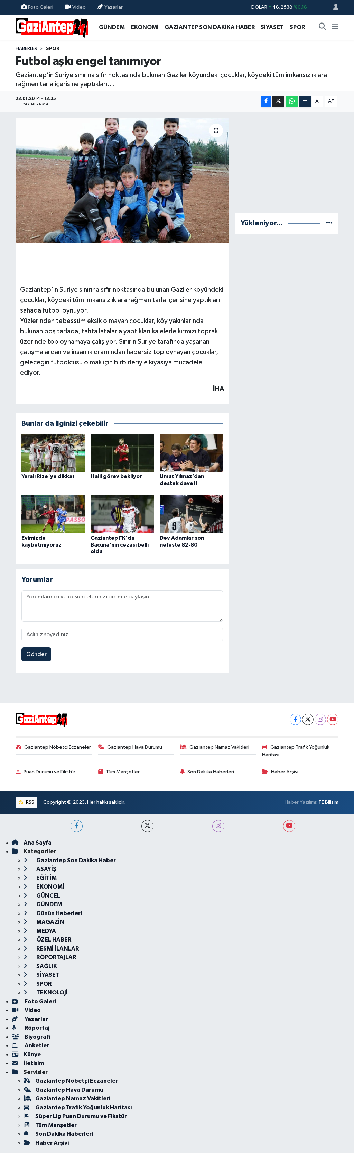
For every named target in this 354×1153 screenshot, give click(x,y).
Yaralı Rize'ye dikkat (48, 476)
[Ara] (322, 27)
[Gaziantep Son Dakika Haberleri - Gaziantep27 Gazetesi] (52, 27)
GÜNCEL (47, 896)
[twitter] (147, 826)
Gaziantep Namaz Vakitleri (219, 747)
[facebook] (77, 826)
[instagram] (218, 826)
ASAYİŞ (45, 869)
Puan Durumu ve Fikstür (49, 771)
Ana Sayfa (38, 843)
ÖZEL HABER (53, 940)
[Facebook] (295, 719)
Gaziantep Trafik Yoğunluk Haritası (295, 751)
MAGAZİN (49, 922)
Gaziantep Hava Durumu (134, 747)
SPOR (297, 27)
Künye (32, 1054)
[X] (308, 719)
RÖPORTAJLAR (55, 957)
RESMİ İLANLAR (57, 949)
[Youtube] (332, 719)
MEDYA (45, 931)
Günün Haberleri (58, 913)
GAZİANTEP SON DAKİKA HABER (210, 27)
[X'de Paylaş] (278, 101)
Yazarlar (113, 7)
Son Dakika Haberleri (210, 771)
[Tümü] (329, 223)
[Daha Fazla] (305, 101)
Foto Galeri (40, 7)
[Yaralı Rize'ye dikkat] (53, 453)
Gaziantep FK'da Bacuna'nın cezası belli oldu (120, 544)
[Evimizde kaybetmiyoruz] (53, 514)
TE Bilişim (328, 802)
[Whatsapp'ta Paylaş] (292, 101)
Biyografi (37, 1037)
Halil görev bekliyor (116, 476)
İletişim (34, 1063)
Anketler (36, 1045)
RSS (29, 802)
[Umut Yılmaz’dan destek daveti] (191, 453)
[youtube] (289, 826)
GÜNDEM (112, 27)
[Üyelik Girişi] (332, 7)
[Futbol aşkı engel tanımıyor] (122, 180)
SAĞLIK (46, 966)
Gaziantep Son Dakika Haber (75, 860)
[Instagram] (320, 719)
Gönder (36, 654)
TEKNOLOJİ (51, 993)
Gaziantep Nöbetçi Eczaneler (57, 747)
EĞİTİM (46, 878)
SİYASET (272, 27)
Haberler (26, 48)
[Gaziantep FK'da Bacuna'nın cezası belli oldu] (122, 514)
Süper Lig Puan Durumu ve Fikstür (81, 1116)
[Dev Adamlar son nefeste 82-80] (191, 514)
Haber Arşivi (284, 771)
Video (79, 7)
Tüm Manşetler (123, 771)
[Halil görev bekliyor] (122, 453)
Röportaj (36, 1028)
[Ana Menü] (335, 27)
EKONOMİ (145, 27)
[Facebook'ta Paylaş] (266, 101)
